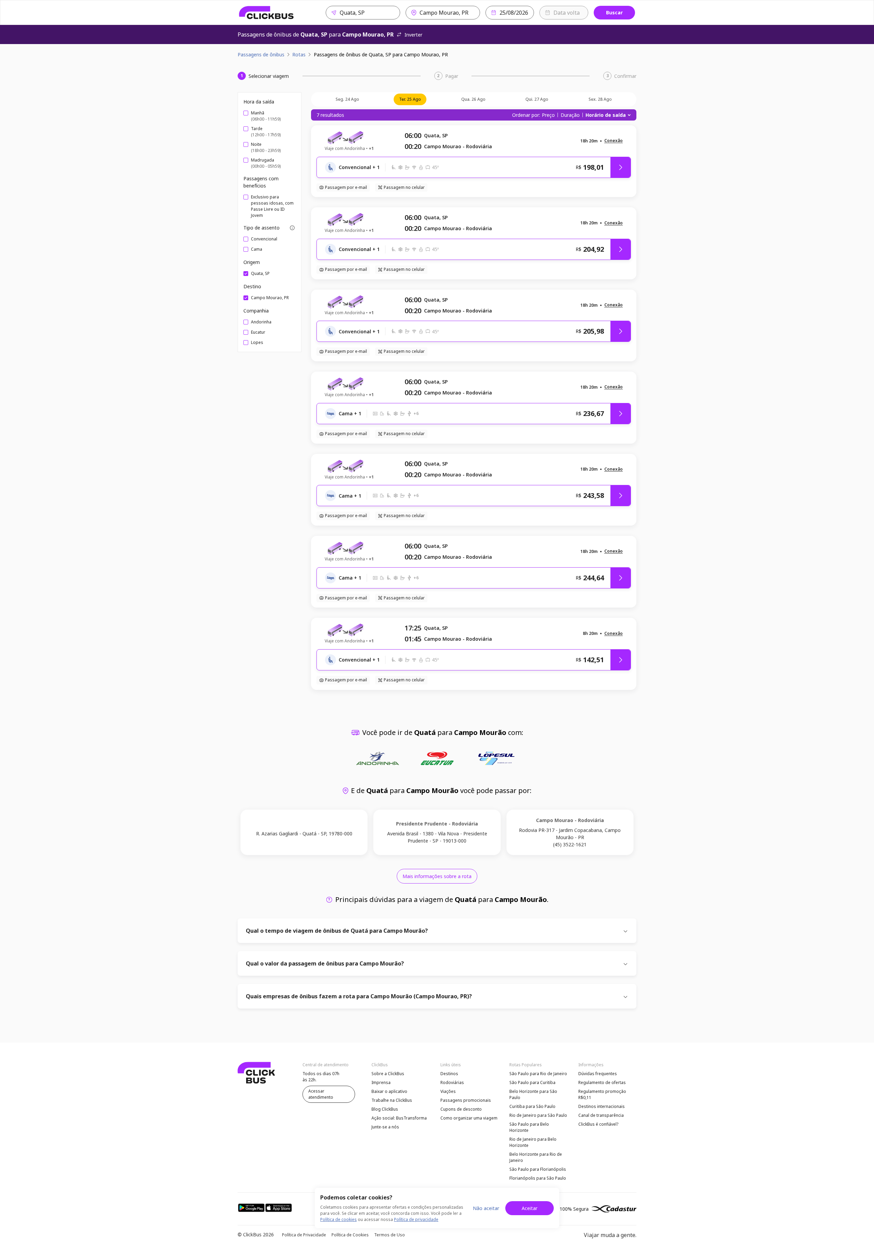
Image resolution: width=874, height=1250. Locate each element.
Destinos (449, 1074)
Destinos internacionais (601, 1106)
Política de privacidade (416, 1219)
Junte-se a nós (385, 1127)
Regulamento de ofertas (602, 1082)
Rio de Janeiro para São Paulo (538, 1115)
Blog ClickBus (384, 1109)
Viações (448, 1091)
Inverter (413, 34)
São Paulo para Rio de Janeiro (538, 1074)
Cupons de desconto (461, 1109)
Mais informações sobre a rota (437, 876)
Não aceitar (486, 1208)
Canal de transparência (601, 1115)
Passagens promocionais (465, 1100)
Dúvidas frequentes (597, 1074)
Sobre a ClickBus (387, 1074)
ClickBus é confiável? (598, 1124)
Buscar (614, 12)
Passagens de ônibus (261, 54)
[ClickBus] (266, 12)
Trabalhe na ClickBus (391, 1100)
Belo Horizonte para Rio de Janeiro (535, 1157)
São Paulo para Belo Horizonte (529, 1127)
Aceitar (529, 1208)
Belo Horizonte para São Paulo (533, 1094)
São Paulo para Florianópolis (537, 1169)
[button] (613, 141)
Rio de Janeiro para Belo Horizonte (532, 1142)
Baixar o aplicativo (389, 1091)
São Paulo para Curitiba (532, 1082)
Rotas (299, 54)
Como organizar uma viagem (468, 1118)
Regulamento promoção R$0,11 (602, 1094)
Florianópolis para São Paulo (537, 1178)
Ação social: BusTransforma (399, 1118)
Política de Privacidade (304, 1235)
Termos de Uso (389, 1235)
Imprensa (381, 1082)
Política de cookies (338, 1219)
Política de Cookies (350, 1235)
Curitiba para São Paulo (532, 1106)
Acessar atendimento (320, 1094)
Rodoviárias (452, 1082)
